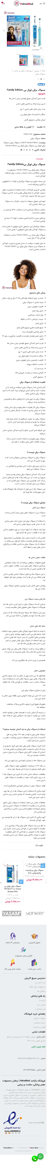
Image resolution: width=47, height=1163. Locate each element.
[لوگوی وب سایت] (23, 3)
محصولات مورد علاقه (37, 986)
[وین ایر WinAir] (28, 913)
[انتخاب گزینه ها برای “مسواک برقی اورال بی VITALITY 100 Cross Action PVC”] (21, 882)
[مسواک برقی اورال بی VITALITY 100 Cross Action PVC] (12, 873)
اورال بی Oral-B (12, 894)
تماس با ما (41, 1004)
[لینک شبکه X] (29, 150)
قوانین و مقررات (39, 1027)
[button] (43, 30)
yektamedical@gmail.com (28, 1058)
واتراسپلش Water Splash (34, 876)
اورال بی (32, 235)
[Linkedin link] (27, 150)
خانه (43, 70)
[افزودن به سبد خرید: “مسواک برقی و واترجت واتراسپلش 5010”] (43, 865)
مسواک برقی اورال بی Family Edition (19, 145)
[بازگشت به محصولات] (41, 79)
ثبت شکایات (40, 1009)
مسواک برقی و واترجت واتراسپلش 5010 (34, 872)
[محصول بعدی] (38, 79)
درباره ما (42, 1000)
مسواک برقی (40, 73)
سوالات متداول (39, 1018)
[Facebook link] (32, 150)
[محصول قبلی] (44, 79)
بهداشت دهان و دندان (23, 70)
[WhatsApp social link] (24, 150)
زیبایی (36, 70)
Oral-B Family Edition (29, 142)
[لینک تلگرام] (21, 150)
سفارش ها (41, 991)
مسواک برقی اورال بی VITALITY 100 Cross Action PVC (12, 889)
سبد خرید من (40, 982)
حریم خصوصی (39, 1022)
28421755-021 (29, 1069)
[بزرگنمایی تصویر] (41, 48)
